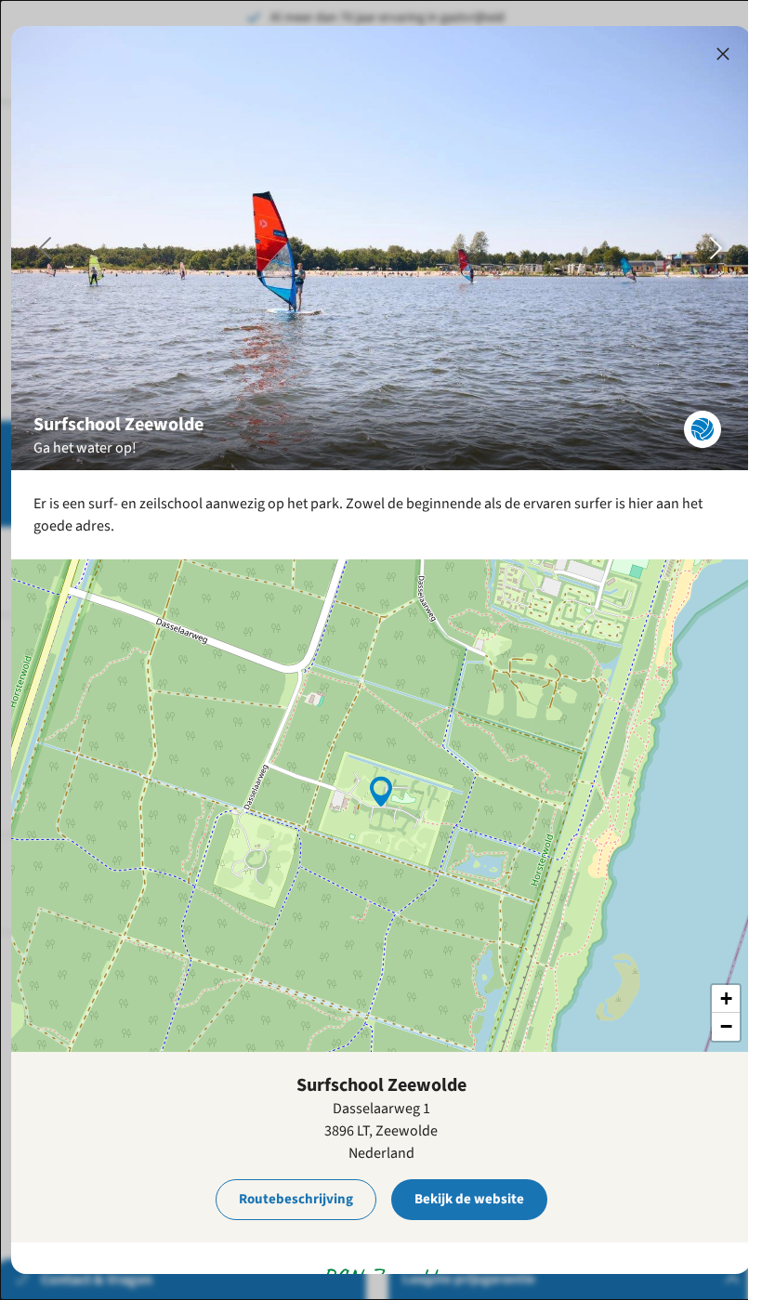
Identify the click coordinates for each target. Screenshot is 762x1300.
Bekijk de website (469, 1199)
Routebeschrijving (296, 1199)
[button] (381, 790)
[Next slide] (716, 248)
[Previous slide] (45, 248)
